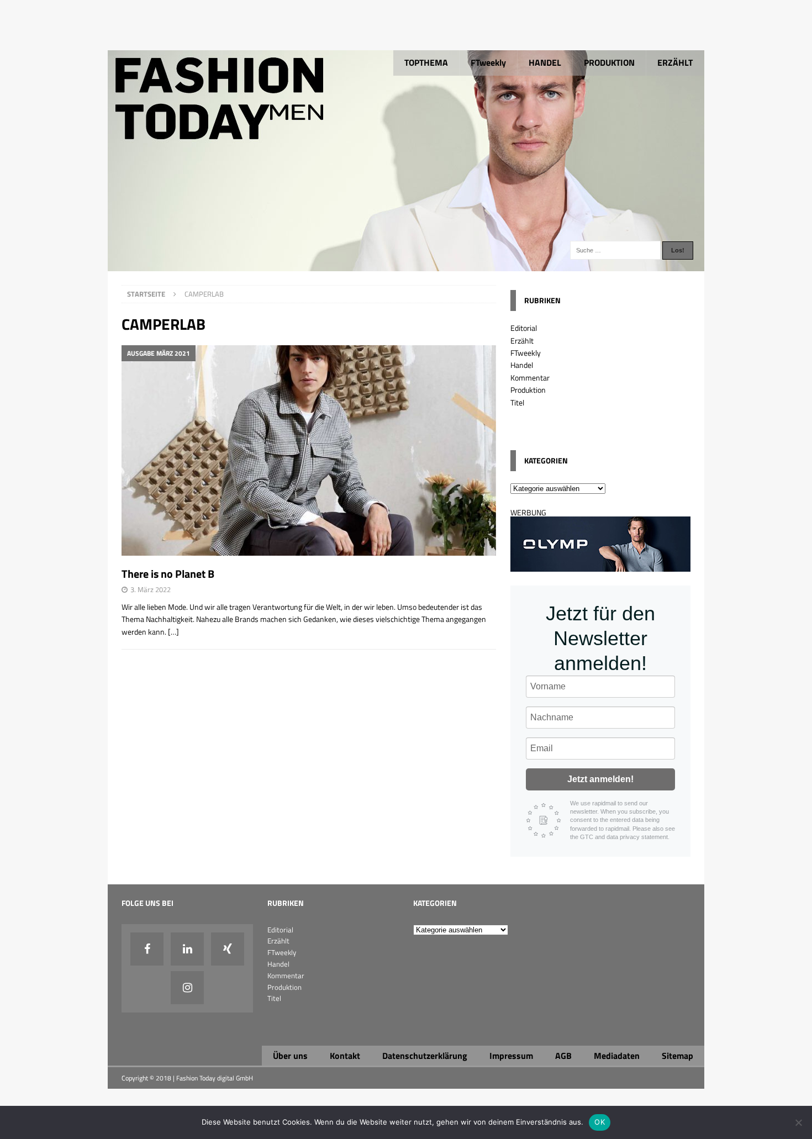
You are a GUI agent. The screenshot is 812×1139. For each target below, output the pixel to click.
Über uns (290, 1055)
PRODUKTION (609, 62)
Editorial (523, 328)
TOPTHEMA (426, 62)
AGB (563, 1055)
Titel (517, 402)
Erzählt (522, 340)
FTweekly (488, 62)
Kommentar (530, 377)
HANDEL (545, 62)
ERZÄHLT (675, 62)
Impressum (511, 1055)
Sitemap (677, 1055)
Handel (521, 365)
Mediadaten (617, 1055)
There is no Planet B (168, 573)
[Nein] (798, 1122)
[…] (173, 631)
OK (599, 1121)
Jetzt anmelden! (600, 779)
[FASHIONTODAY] (406, 265)
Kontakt (345, 1055)
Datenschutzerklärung (424, 1055)
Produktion (528, 390)
